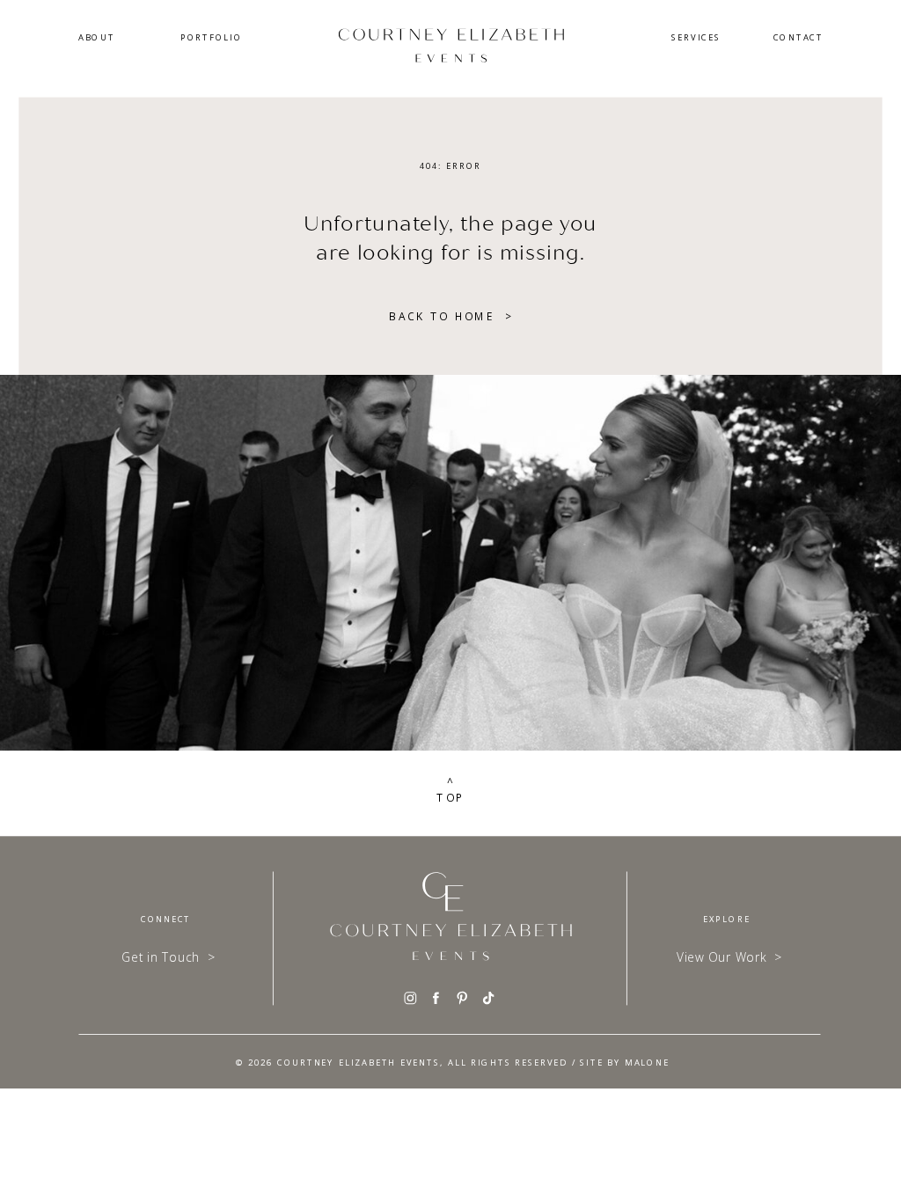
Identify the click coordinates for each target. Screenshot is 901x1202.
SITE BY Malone (624, 1061)
